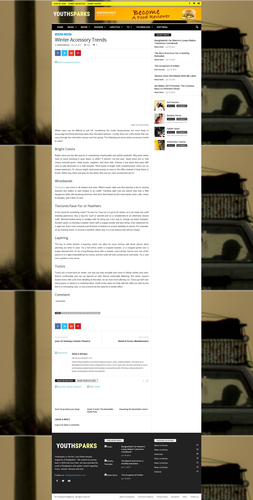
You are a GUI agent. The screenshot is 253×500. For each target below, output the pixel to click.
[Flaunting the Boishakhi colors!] (134, 396)
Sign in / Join (60, 3)
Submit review (94, 3)
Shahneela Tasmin (176, 142)
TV (128, 27)
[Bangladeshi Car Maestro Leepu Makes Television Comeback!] (112, 450)
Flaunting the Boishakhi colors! (133, 409)
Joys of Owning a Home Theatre (72, 341)
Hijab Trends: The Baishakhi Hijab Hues (100, 410)
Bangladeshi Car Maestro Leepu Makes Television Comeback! (175, 42)
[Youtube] (198, 3)
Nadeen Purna (174, 115)
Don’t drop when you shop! (67, 409)
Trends (67, 34)
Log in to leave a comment (67, 425)
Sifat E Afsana (63, 45)
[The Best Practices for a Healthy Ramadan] (112, 465)
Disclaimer (175, 497)
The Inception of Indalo (167, 65)
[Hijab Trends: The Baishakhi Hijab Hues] (101, 396)
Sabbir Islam (173, 128)
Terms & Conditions (145, 497)
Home (60, 27)
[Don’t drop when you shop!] (69, 396)
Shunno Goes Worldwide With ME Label (175, 75)
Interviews (158, 454)
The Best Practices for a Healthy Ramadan (171, 54)
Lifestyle (115, 27)
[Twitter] (194, 3)
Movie (84, 27)
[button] (197, 27)
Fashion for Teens (78, 313)
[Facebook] (189, 3)
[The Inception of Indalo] (112, 479)
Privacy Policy (162, 497)
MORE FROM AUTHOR (86, 381)
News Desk (159, 47)
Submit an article (76, 3)
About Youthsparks (127, 497)
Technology (143, 27)
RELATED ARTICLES (65, 381)
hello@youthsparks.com (75, 475)
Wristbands (60, 187)
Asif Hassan (159, 69)
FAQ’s (185, 497)
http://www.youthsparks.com (82, 358)
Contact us (194, 497)
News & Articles (161, 445)
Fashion (98, 27)
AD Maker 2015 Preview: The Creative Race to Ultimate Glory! (174, 87)
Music (71, 27)
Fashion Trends (93, 313)
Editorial (162, 27)
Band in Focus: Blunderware (133, 341)
